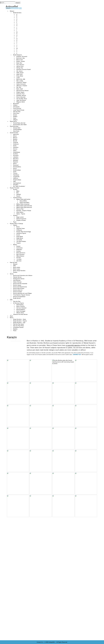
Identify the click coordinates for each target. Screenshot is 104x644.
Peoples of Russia (21, 220)
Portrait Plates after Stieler (20, 124)
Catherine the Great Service (20, 314)
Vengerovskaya (17, 180)
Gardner (15, 215)
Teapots (18, 243)
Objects (15, 225)
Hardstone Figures (21, 233)
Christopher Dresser (18, 327)
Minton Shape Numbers (19, 270)
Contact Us (40, 642)
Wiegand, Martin (20, 102)
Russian (15, 272)
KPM (11, 300)
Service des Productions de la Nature (23, 275)
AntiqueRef (12, 6)
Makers (15, 244)
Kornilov (15, 189)
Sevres (11, 274)
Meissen (12, 11)
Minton (11, 317)
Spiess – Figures (20, 214)
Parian (14, 330)
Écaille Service (17, 298)
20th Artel (18, 261)
